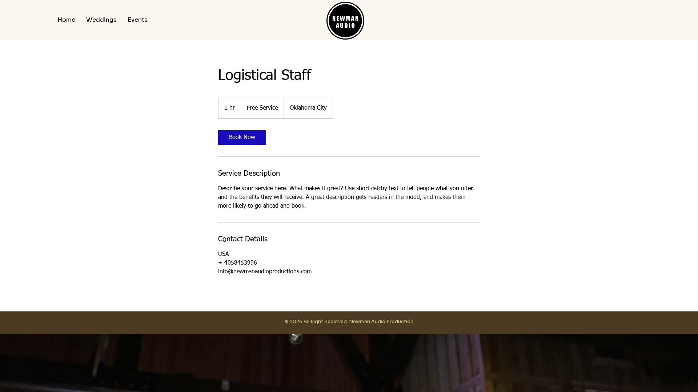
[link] (242, 137)
